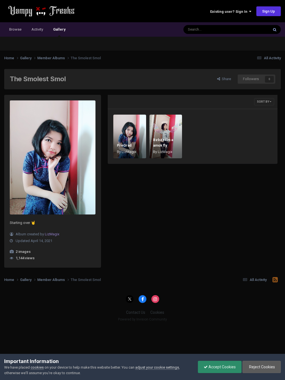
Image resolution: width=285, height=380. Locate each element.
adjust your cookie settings (157, 367)
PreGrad (124, 145)
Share (225, 79)
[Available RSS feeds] (275, 280)
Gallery (59, 29)
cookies (37, 367)
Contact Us (135, 312)
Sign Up (268, 11)
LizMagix (52, 234)
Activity (37, 29)
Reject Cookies (261, 367)
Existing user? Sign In (229, 11)
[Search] (275, 29)
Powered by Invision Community (142, 319)
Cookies (157, 312)
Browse (15, 29)
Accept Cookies (222, 367)
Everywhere (252, 29)
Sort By (263, 101)
